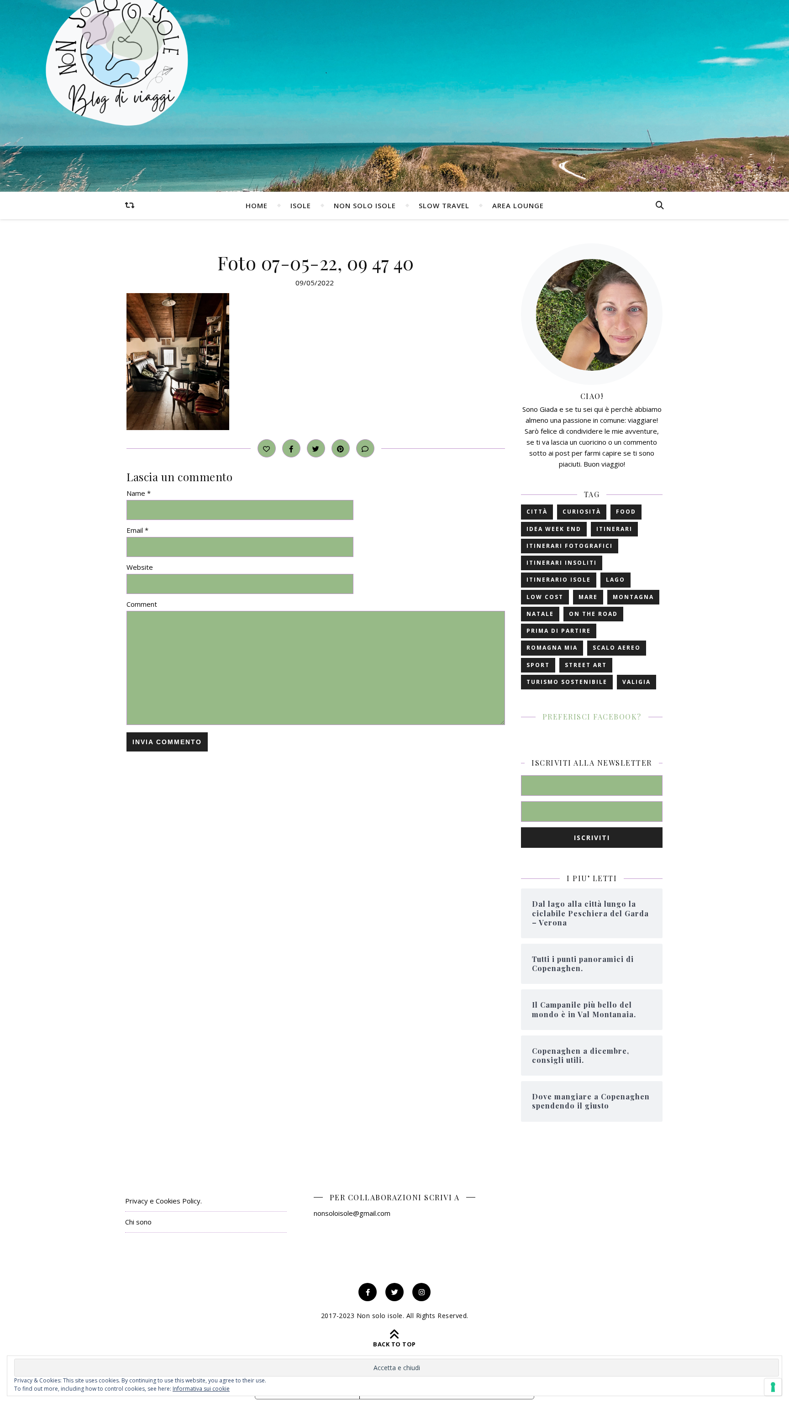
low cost (544, 597)
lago (615, 579)
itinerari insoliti (561, 563)
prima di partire (558, 631)
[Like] (267, 448)
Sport (538, 665)
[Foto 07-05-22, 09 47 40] (315, 361)
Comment (141, 604)
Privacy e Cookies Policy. (163, 1200)
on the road (593, 614)
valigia (636, 682)
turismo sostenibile (566, 682)
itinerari (614, 529)
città (536, 511)
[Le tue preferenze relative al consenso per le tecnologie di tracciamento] (773, 1387)
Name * (138, 493)
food (626, 511)
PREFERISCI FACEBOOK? (592, 716)
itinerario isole (558, 579)
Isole (300, 205)
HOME (257, 205)
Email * (137, 530)
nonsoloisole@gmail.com (352, 1213)
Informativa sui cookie (201, 1388)
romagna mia (552, 648)
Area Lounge (518, 205)
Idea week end (553, 529)
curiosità (582, 511)
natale (540, 614)
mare (588, 597)
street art (586, 665)
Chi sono (138, 1221)
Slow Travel (444, 205)
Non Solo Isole (365, 205)
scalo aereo (617, 648)
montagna (633, 597)
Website (139, 567)
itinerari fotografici (569, 546)
